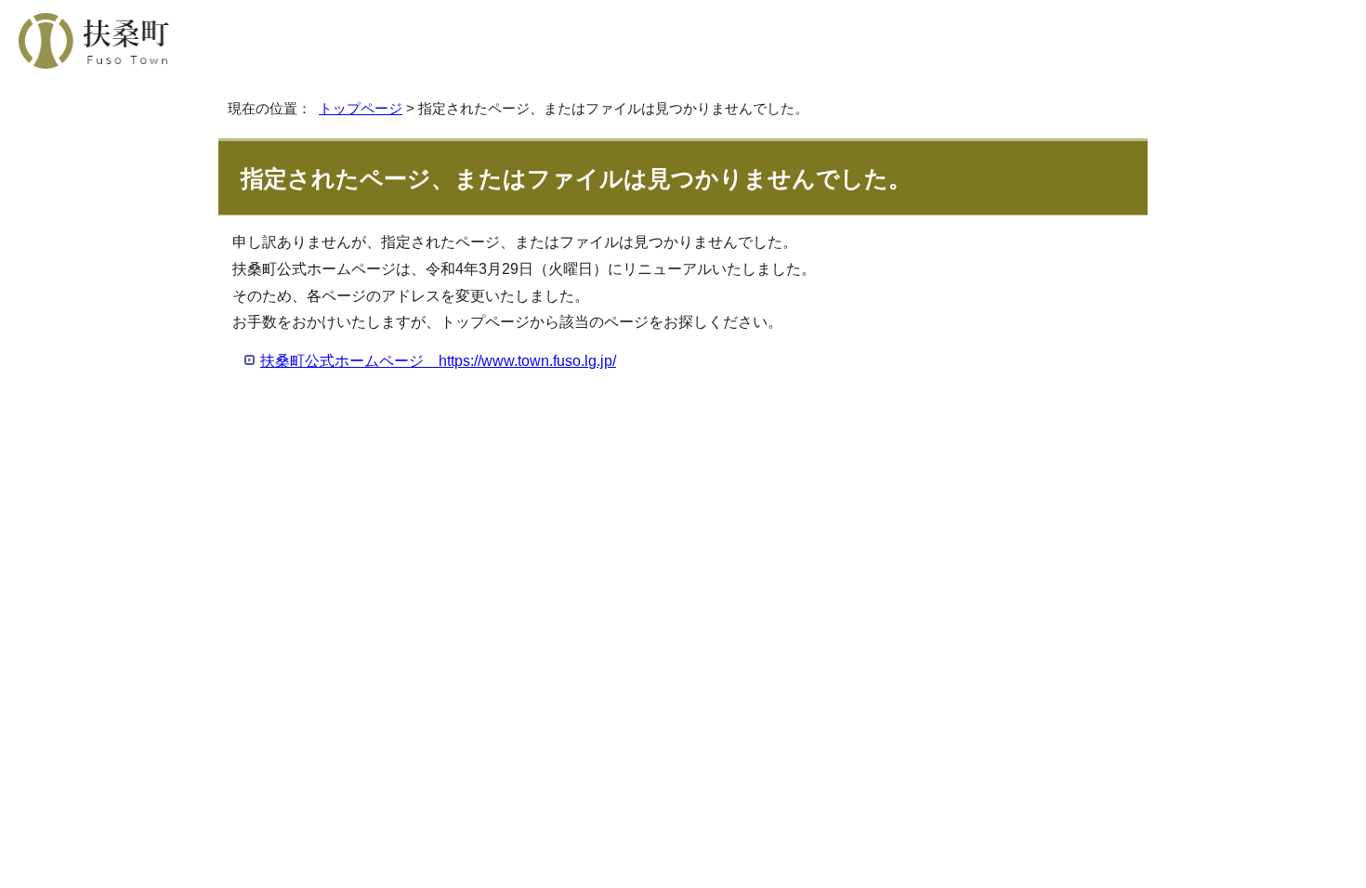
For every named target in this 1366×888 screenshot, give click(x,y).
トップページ (360, 108)
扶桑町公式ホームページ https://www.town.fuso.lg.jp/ (438, 361)
